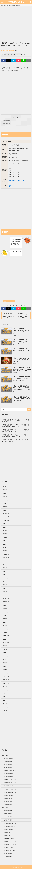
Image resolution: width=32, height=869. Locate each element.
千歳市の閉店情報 (8, 814)
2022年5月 (6, 659)
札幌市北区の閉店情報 (9, 826)
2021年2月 (6, 710)
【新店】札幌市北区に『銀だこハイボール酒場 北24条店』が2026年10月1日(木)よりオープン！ (16, 435)
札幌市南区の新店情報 (9, 776)
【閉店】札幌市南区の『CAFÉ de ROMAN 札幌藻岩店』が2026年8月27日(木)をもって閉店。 (15, 425)
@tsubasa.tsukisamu (15, 186)
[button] (3, 60)
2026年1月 (6, 510)
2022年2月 (6, 669)
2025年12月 (6, 513)
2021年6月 (6, 696)
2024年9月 (6, 564)
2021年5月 (6, 700)
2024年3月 (6, 585)
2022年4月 (6, 663)
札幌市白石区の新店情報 (10, 792)
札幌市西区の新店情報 (9, 795)
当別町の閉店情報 (8, 817)
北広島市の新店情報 (8, 758)
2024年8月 (6, 568)
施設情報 (7, 120)
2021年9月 (6, 686)
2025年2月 (6, 547)
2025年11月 (6, 517)
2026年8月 (6, 486)
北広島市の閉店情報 (8, 810)
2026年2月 (6, 507)
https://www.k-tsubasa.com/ (16, 180)
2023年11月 (6, 598)
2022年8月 (6, 649)
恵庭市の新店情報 (8, 767)
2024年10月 (6, 561)
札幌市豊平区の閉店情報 (10, 850)
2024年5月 (6, 578)
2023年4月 (6, 622)
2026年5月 (6, 496)
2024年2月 (6, 588)
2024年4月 (6, 581)
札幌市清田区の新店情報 (10, 789)
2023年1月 (6, 632)
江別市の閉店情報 (8, 853)
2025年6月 (6, 534)
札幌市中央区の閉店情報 (10, 823)
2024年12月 (6, 554)
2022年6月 (6, 656)
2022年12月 (6, 635)
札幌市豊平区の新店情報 (8, 50)
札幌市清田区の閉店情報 (10, 841)
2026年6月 (6, 493)
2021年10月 (6, 683)
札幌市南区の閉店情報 (9, 829)
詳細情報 (7, 123)
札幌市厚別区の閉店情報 (10, 832)
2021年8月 (6, 690)
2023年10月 (6, 601)
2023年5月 (6, 619)
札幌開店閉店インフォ (16, 2)
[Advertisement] (16, 23)
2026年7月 (6, 490)
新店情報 (5, 755)
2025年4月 (6, 540)
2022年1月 (6, 673)
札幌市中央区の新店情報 (10, 770)
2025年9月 (6, 523)
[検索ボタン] (30, 2)
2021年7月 (6, 693)
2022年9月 (6, 646)
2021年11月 (6, 680)
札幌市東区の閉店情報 (9, 838)
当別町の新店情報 (8, 764)
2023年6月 (6, 615)
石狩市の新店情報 (8, 804)
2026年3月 (6, 503)
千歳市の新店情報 (8, 761)
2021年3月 (6, 707)
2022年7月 (6, 652)
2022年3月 (6, 666)
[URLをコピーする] (28, 60)
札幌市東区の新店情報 (9, 786)
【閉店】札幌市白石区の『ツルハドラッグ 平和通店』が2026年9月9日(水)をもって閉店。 (16, 430)
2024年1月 (6, 591)
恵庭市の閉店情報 (8, 820)
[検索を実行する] (29, 409)
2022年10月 (6, 642)
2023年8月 (6, 608)
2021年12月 (6, 676)
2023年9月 (6, 605)
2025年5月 (6, 537)
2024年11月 (6, 557)
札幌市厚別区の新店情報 (10, 780)
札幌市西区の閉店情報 (9, 847)
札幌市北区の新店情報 (9, 773)
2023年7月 (6, 612)
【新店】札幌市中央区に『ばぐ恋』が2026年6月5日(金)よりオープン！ (15, 420)
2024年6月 (6, 574)
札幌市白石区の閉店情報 (10, 844)
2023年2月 (6, 629)
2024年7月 (6, 571)
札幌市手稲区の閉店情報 (10, 835)
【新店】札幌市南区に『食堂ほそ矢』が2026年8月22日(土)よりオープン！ (15, 440)
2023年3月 (6, 625)
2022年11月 (6, 639)
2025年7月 (6, 530)
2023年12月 (6, 595)
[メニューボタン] (2, 2)
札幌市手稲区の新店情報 (10, 783)
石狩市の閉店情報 (8, 856)
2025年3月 (6, 544)
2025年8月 (6, 527)
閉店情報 (5, 807)
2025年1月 (6, 551)
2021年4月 (6, 703)
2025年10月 (6, 520)
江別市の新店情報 (8, 801)
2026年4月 (6, 500)
